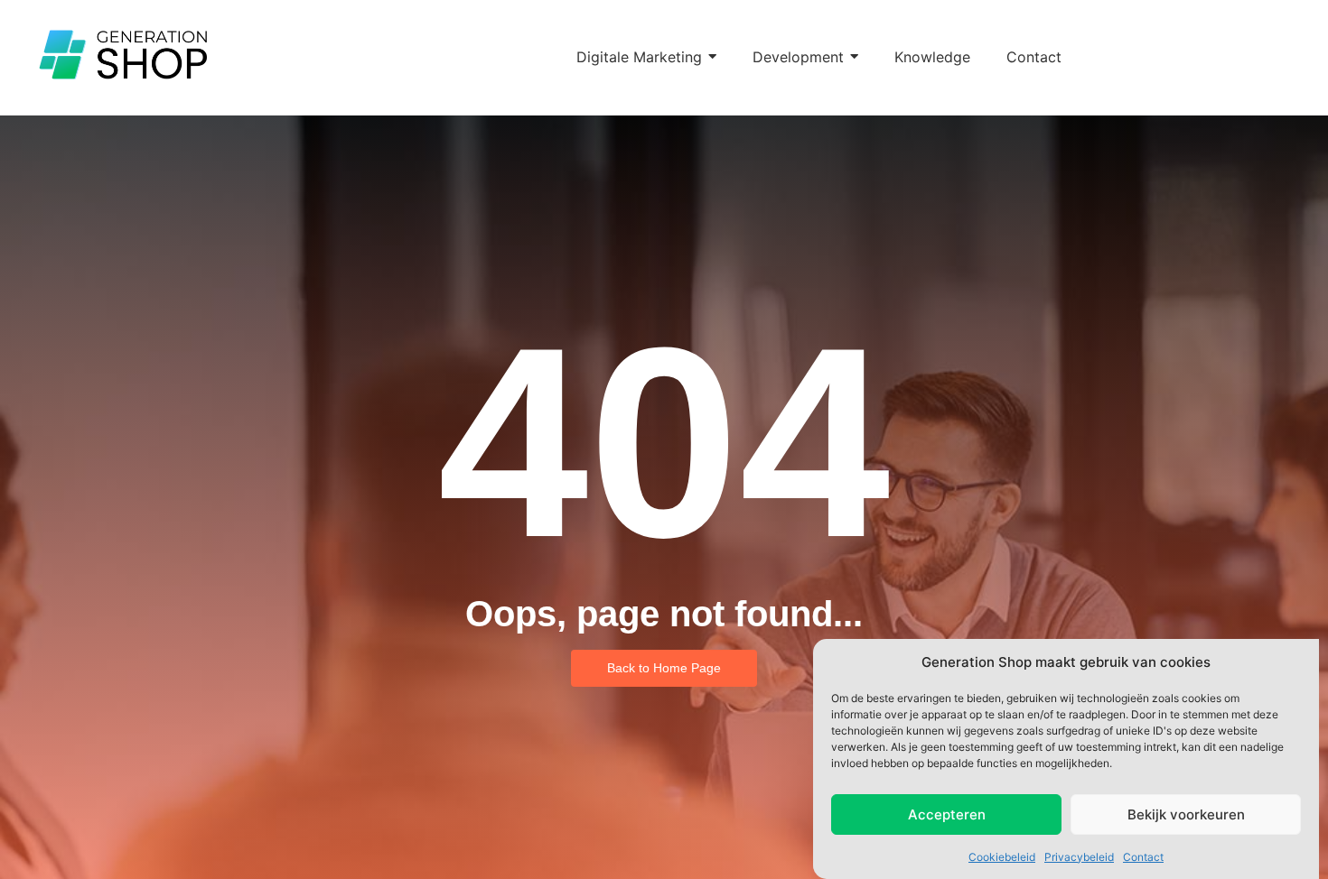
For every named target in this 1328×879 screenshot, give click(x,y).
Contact (1143, 856)
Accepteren (947, 814)
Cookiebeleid (1001, 856)
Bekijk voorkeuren (1186, 814)
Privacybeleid (1079, 856)
